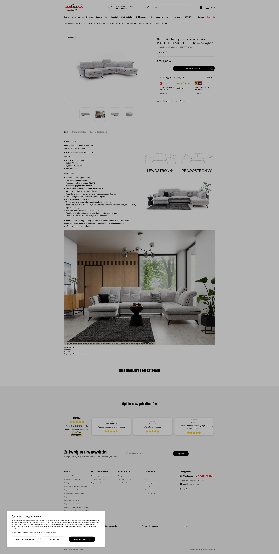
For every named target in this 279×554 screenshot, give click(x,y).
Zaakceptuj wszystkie (82, 539)
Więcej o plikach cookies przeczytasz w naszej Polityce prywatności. (34, 532)
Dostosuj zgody (53, 539)
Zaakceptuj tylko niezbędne (25, 539)
